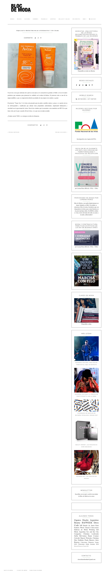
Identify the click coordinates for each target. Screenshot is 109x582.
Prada (86, 540)
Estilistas (81, 540)
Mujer (19, 19)
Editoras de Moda (81, 530)
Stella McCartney (80, 536)
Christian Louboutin (91, 534)
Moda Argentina (80, 532)
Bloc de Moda (8, 570)
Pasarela (44, 19)
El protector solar (54, 95)
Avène (26, 103)
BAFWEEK (87, 522)
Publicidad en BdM (36, 570)
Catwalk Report (79, 538)
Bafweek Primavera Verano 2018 (81, 546)
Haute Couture (93, 536)
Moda (12, 19)
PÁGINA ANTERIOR (13, 132)
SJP (81, 525)
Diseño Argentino (90, 520)
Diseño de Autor (89, 525)
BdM (84, 19)
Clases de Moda (22, 570)
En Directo (76, 19)
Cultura (27, 19)
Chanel (87, 527)
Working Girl (94, 530)
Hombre (35, 19)
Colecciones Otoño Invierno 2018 (88, 544)
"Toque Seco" (18, 103)
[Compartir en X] (35, 38)
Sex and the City (92, 532)
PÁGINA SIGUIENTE (61, 132)
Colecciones (95, 527)
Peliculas (89, 538)
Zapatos (52, 19)
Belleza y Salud (64, 19)
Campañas (77, 534)
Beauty (77, 522)
